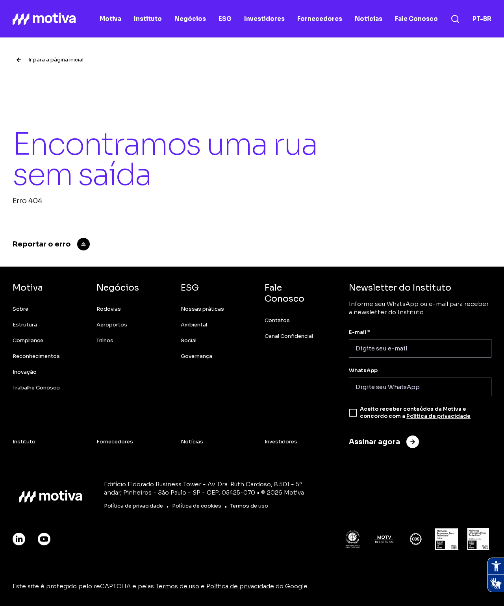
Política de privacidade (438, 416)
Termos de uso (177, 586)
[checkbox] (353, 413)
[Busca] (455, 19)
